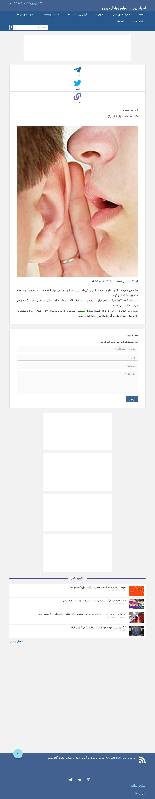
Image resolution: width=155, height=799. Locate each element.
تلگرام (78, 75)
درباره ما (140, 793)
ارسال (132, 398)
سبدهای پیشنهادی (50, 14)
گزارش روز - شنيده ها (130, 110)
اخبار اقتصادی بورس (121, 14)
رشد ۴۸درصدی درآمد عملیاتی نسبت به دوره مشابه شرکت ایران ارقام (94, 601)
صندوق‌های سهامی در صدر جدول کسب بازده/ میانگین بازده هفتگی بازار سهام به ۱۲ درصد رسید (82, 614)
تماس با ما (138, 21)
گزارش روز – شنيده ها (77, 14)
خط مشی (120, 21)
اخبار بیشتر (16, 641)
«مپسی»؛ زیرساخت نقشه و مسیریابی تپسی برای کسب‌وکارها (98, 587)
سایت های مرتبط (25, 14)
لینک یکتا (77, 102)
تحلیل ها (99, 14)
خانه (141, 14)
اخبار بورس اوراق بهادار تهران (124, 8)
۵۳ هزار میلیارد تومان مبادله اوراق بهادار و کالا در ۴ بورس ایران (98, 627)
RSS (118, 758)
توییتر (78, 89)
